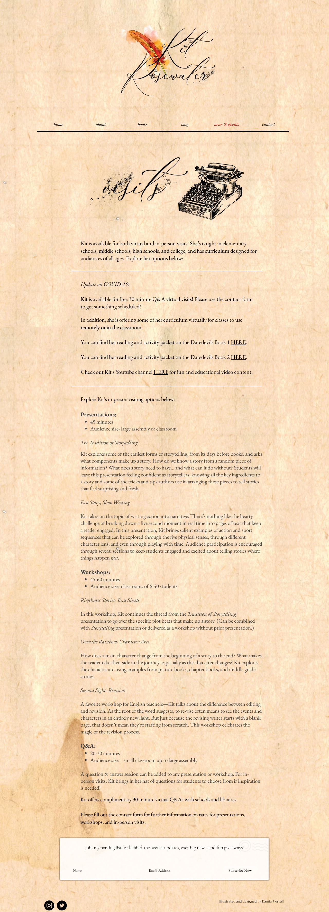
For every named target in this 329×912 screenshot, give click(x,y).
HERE (238, 342)
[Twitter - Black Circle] (62, 905)
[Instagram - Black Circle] (49, 905)
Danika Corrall (273, 901)
